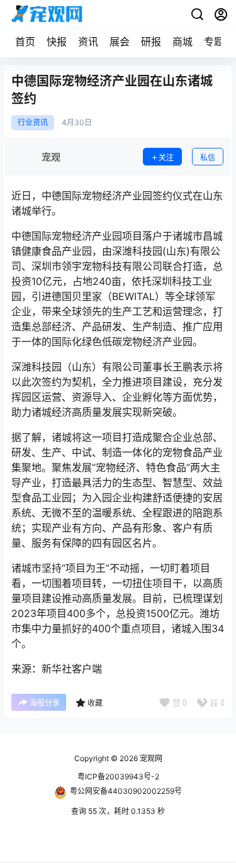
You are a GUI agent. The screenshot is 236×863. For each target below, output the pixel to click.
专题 (214, 41)
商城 (182, 41)
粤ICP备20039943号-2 (118, 776)
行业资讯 (33, 122)
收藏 (95, 703)
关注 (166, 157)
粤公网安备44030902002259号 (126, 791)
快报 (57, 41)
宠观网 (150, 758)
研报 (151, 41)
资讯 (88, 41)
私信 (207, 157)
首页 (25, 41)
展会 (120, 41)
